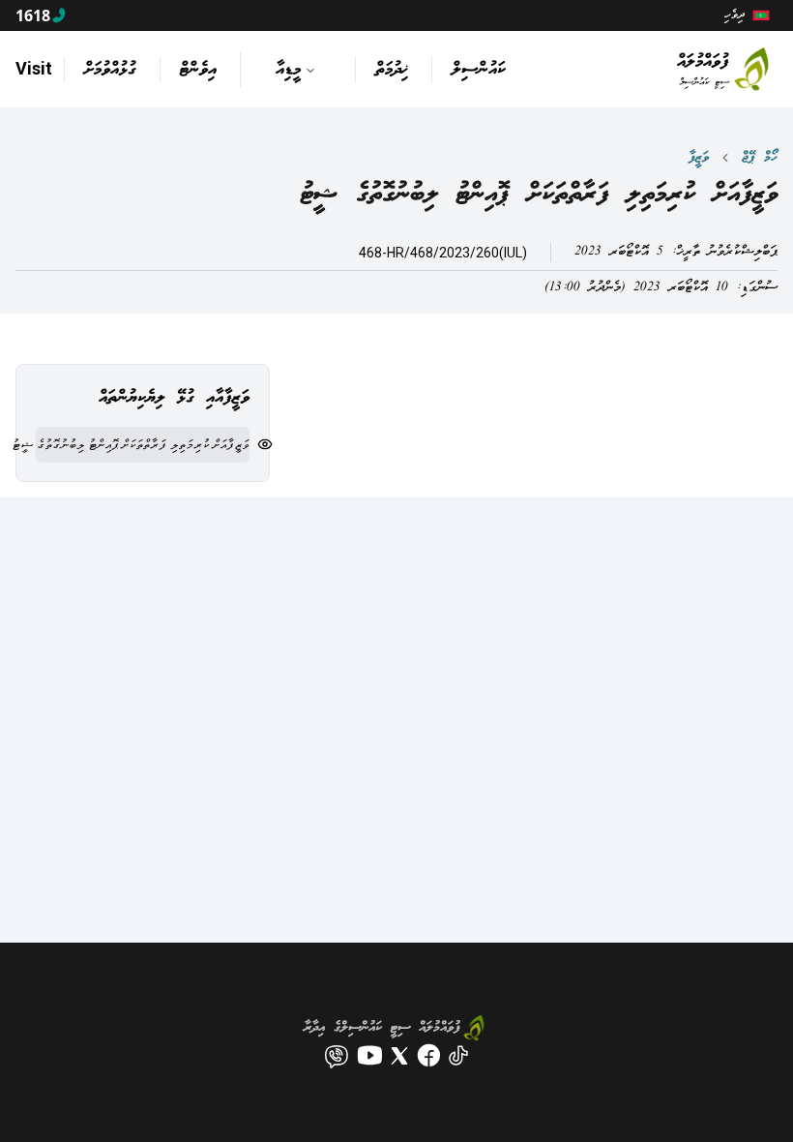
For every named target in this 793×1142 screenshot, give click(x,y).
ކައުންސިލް (479, 69)
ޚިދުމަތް (391, 69)
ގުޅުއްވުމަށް (110, 69)
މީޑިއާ (288, 69)
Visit (33, 68)
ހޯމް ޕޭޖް (760, 157)
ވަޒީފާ (699, 157)
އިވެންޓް (198, 69)
